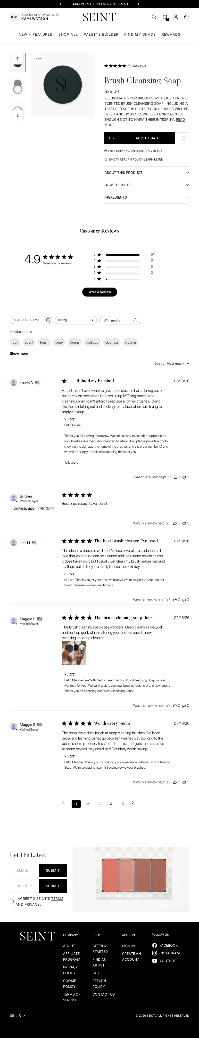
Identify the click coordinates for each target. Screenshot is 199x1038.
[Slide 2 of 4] (17, 87)
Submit (53, 870)
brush (44, 342)
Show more (19, 353)
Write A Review (100, 292)
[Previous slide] (60, 4)
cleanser (111, 342)
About (69, 946)
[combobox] (76, 320)
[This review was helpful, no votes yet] (175, 523)
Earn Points (82, 4)
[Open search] (154, 17)
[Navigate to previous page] (64, 802)
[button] (165, 17)
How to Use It (117, 185)
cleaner (130, 342)
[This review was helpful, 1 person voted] (175, 477)
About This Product (123, 172)
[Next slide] (138, 4)
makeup (92, 342)
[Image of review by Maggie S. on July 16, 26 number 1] (74, 653)
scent (29, 342)
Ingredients (115, 197)
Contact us (103, 994)
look (15, 342)
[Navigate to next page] (134, 802)
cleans (75, 342)
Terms (57, 898)
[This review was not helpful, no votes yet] (184, 477)
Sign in (128, 946)
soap (59, 342)
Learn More (153, 159)
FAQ (95, 973)
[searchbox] (26, 320)
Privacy (32, 904)
